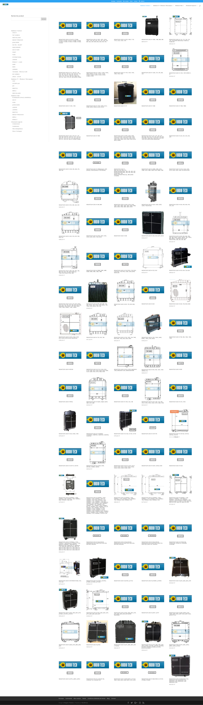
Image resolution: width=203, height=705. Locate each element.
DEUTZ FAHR (15, 50)
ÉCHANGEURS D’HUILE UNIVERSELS (21, 97)
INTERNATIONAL (16, 57)
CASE (13, 81)
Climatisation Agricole (191, 5)
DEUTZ (14, 100)
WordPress (85, 702)
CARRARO (15, 69)
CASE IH (14, 32)
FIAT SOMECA (16, 35)
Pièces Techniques (17, 131)
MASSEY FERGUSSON (18, 114)
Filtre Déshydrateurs (17, 129)
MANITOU (15, 88)
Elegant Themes (69, 702)
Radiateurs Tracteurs (145, 5)
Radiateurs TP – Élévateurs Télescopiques (162, 5)
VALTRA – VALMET (17, 45)
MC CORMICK (16, 74)
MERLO (14, 90)
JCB (13, 86)
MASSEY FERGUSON (17, 40)
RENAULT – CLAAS (17, 62)
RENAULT (14, 119)
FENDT (14, 52)
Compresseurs (16, 124)
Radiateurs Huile (179, 5)
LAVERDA (14, 109)
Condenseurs (15, 126)
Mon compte (126, 1)
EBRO (13, 67)
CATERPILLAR (16, 83)
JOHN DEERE (15, 42)
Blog (108, 698)
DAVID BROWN (16, 47)
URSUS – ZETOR (16, 76)
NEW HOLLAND (16, 37)
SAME (13, 64)
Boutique (113, 1)
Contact (135, 1)
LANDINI (14, 59)
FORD (13, 54)
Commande (119, 1)
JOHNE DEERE (16, 105)
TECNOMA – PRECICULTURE (19, 72)
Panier (131, 1)
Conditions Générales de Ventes (96, 698)
